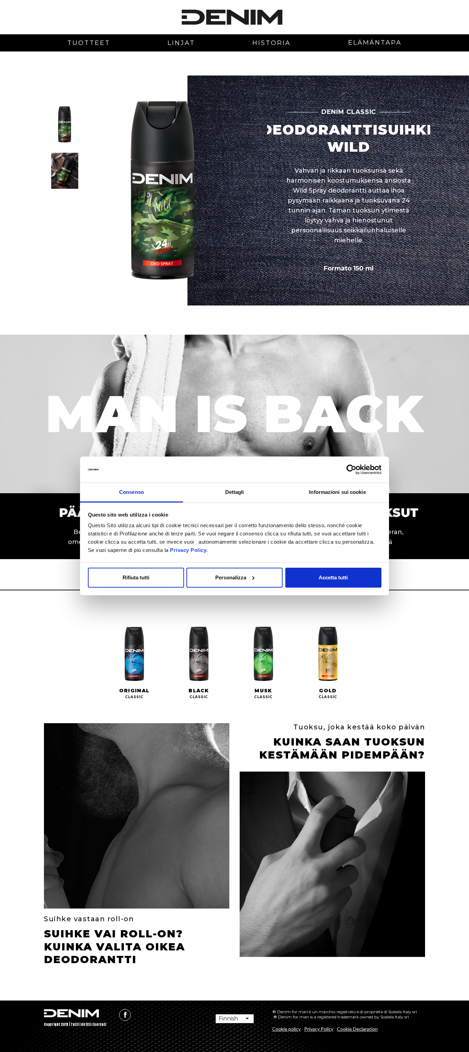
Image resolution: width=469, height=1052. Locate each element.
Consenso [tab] (131, 492)
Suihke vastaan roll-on (89, 918)
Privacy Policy (318, 1029)
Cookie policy (286, 1029)
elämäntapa (375, 42)
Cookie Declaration (357, 1029)
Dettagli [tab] (234, 492)
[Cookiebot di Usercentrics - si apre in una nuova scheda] (351, 469)
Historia (271, 43)
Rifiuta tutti (136, 577)
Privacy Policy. (188, 550)
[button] (64, 124)
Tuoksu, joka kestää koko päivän (359, 727)
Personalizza (230, 577)
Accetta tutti (333, 577)
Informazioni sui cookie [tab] (337, 492)
